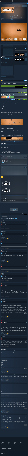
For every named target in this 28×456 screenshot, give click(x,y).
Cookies (14, 443)
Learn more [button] (25, 80)
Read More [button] (25, 313)
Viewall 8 (25, 59)
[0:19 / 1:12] (14, 30)
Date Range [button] (15, 213)
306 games (3, 337)
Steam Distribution (3, 443)
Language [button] (11, 213)
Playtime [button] (19, 213)
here (13, 200)
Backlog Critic (2, 108)
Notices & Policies (16, 442)
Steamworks (2, 442)
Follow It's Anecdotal (6, 160)
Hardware (9, 442)
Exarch (3, 283)
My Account (21, 443)
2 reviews (3, 274)
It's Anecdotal (11, 19)
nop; (2, 250)
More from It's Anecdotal (7, 156)
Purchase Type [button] (6, 213)
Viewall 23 (25, 54)
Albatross (3, 336)
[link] (20, 92)
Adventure (4, 61)
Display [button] (22, 213)
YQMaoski (3, 299)
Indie (5, 61)
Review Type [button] (2, 213)
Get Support (21, 442)
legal (3, 273)
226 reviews (3, 222)
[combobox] (19, 3)
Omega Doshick (4, 231)
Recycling (9, 443)
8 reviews (6, 337)
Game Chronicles (2, 106)
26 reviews (6, 251)
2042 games (3, 251)
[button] (1, 3)
